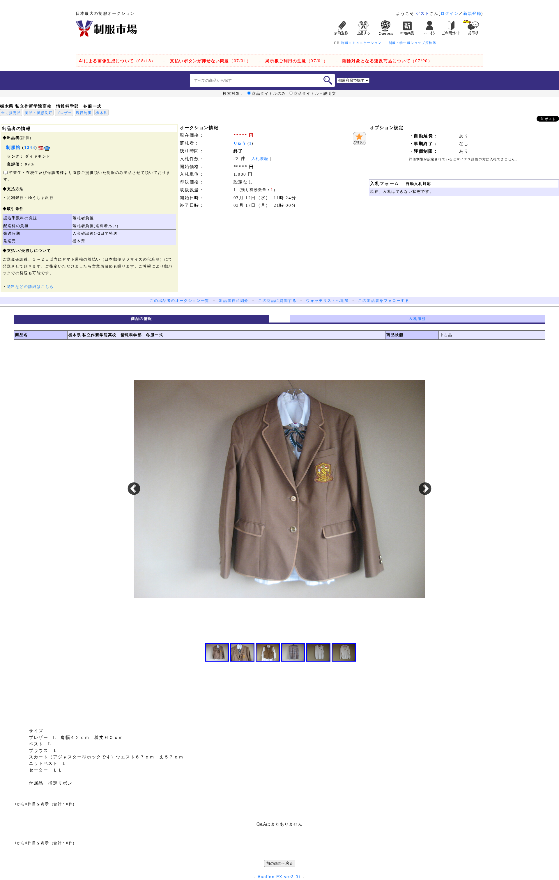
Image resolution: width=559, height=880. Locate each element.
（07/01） (210, 60)
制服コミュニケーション (361, 42)
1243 (29, 147)
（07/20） (387, 60)
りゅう (239, 143)
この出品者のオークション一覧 (179, 300)
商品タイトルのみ (269, 93)
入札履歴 (260, 158)
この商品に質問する (277, 300)
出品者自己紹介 (234, 300)
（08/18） (117, 60)
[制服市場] (106, 28)
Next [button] (425, 489)
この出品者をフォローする (383, 300)
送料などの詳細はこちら (30, 286)
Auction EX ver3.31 (279, 876)
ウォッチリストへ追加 (327, 300)
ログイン (450, 13)
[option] (279, 489)
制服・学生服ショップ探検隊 (412, 42)
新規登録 (472, 13)
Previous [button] (134, 489)
